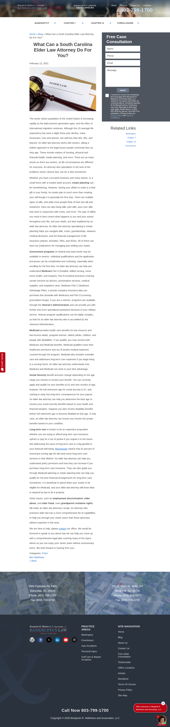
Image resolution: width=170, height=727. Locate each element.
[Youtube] (65, 639)
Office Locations (126, 667)
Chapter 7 (70, 23)
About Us (123, 5)
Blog (40, 34)
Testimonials (124, 662)
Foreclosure (125, 23)
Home (113, 5)
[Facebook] (40, 639)
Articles (121, 673)
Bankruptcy (42, 23)
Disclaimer (123, 679)
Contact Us (135, 5)
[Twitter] (49, 639)
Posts (45, 553)
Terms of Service (127, 684)
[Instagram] (74, 639)
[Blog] (32, 639)
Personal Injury (89, 651)
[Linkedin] (57, 639)
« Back (33, 560)
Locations (147, 5)
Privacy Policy (116, 115)
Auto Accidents (89, 646)
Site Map (122, 695)
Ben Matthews (36, 557)
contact (62, 528)
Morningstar (61, 449)
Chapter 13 (97, 23)
